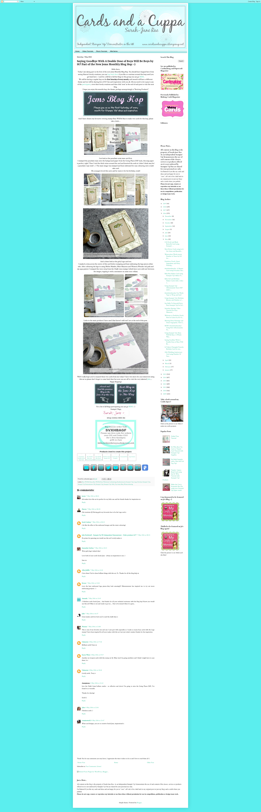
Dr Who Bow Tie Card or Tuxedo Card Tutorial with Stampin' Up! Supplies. (177, 451)
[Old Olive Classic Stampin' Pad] (106, 455)
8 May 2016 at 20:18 (95, 670)
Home (77, 51)
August (167, 229)
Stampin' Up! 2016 (109, 484)
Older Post (150, 762)
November (168, 220)
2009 (165, 394)
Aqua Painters (132, 456)
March (167, 363)
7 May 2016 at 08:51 (143, 535)
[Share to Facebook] (108, 479)
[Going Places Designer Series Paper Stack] (81, 455)
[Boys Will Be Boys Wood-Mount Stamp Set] (98, 455)
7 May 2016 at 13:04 (93, 583)
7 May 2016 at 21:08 (94, 627)
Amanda (84, 598)
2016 (164, 213)
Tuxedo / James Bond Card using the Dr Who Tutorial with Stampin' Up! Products (172, 475)
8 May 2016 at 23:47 (97, 720)
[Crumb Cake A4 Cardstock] (115, 455)
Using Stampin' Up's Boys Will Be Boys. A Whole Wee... (173, 335)
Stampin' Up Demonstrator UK (86, 484)
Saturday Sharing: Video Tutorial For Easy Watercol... (172, 310)
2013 (164, 381)
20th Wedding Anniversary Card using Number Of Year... (173, 354)
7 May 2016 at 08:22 (98, 522)
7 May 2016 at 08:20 (93, 509)
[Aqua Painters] (132, 455)
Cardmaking (112, 482)
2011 (164, 387)
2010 (164, 391)
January (167, 370)
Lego (135, 482)
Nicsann (84, 627)
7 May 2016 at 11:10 (96, 570)
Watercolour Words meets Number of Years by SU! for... (173, 256)
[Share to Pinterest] (110, 479)
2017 (164, 210)
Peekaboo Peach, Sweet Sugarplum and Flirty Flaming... (172, 263)
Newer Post (81, 762)
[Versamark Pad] (123, 455)
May (166, 239)
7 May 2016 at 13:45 (94, 598)
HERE (141, 77)
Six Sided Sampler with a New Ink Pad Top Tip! (177, 461)
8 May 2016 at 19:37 (97, 655)
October (168, 223)
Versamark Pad (123, 456)
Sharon (84, 509)
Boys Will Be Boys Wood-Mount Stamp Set (98, 458)
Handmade (120, 482)
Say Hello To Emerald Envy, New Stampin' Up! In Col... (174, 304)
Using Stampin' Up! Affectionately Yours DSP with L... (174, 288)
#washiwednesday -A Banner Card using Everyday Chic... (174, 269)
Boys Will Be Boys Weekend (101, 482)
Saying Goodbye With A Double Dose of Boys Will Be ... (174, 342)
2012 (164, 384)
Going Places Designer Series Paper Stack (81, 458)
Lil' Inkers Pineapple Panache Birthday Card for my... (174, 348)
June (166, 236)
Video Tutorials (87, 51)
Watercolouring (128, 484)
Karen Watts (86, 655)
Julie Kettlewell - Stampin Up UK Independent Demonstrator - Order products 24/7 (109, 535)
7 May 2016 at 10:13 (100, 548)
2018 (164, 207)
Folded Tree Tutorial (175, 437)
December (168, 216)
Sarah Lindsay (86, 522)
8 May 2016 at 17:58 (95, 642)
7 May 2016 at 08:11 (92, 496)
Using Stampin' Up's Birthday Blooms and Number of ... (174, 299)
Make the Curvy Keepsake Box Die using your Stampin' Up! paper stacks (177, 487)
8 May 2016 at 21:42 (96, 683)
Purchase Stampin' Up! (143, 482)
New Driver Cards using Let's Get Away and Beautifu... (174, 250)
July (166, 233)
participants (86, 84)
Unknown (85, 642)
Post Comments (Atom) (93, 766)
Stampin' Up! (99, 484)
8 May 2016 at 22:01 (92, 707)
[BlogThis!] (105, 479)
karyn (84, 496)
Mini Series (114, 51)
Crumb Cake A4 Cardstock (115, 457)
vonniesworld (86, 720)
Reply (84, 502)
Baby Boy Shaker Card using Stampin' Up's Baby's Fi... (174, 275)
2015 (164, 374)
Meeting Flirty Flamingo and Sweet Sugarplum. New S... (174, 322)
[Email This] (103, 479)
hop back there (112, 74)
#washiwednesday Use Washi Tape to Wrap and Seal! (174, 294)
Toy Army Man (119, 484)
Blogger (139, 803)
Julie (148, 379)
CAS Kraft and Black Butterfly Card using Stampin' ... (172, 244)
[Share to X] (107, 479)
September (168, 226)
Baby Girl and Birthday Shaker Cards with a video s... (174, 281)
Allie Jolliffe (86, 570)
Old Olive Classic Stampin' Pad (107, 457)
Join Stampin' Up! (128, 482)
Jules (83, 707)
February (168, 367)
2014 (164, 377)
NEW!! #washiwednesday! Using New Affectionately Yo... (174, 328)
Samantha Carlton (88, 548)
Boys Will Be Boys (87, 482)
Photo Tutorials (101, 51)
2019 (164, 204)
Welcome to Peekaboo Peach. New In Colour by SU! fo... (174, 316)
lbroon (84, 583)
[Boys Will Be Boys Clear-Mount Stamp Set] (89, 455)
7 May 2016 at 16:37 (91, 614)
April (167, 360)
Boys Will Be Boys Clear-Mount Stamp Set (90, 458)
